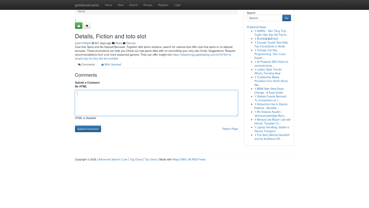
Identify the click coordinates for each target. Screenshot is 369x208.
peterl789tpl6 (83, 43)
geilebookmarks (87, 4)
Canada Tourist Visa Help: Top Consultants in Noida (271, 44)
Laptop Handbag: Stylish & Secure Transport (271, 129)
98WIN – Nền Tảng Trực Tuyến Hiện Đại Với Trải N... (271, 33)
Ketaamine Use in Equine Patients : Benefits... (271, 106)
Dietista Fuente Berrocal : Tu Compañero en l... (271, 98)
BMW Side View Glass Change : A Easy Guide (269, 90)
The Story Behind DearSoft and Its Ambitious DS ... (271, 137)
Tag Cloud (136, 159)
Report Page (230, 129)
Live (124, 159)
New (120, 5)
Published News (256, 27)
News (118, 43)
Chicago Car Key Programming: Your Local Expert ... (269, 54)
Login (177, 5)
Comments (88, 64)
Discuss (131, 43)
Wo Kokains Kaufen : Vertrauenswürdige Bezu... (270, 113)
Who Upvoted (112, 64)
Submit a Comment (87, 82)
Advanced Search (109, 159)
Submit (133, 5)
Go (286, 18)
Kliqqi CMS (179, 159)
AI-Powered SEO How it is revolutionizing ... (271, 63)
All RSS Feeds (197, 159)
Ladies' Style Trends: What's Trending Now (268, 71)
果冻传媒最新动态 (267, 38)
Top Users (151, 159)
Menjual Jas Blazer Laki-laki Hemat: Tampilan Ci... (272, 121)
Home (108, 5)
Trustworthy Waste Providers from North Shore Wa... (271, 81)
